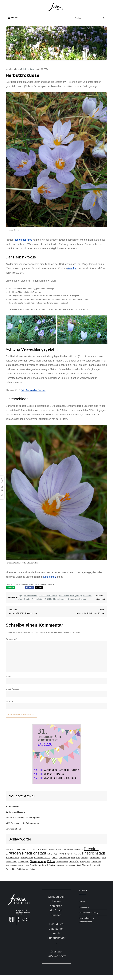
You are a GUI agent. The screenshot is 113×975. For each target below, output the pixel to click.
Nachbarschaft (11, 862)
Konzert (54, 858)
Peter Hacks (64, 595)
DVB (55, 854)
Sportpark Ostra (23, 865)
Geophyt (71, 268)
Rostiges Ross (85, 861)
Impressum (84, 907)
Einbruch (68, 854)
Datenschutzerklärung (88, 912)
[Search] (103, 18)
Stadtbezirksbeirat (39, 865)
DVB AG (61, 854)
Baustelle (52, 849)
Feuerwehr (77, 854)
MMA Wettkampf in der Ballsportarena (22, 823)
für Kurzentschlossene (15, 812)
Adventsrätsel (19, 850)
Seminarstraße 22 (13, 829)
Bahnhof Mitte (31, 849)
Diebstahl (78, 849)
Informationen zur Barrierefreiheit (86, 920)
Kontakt (82, 901)
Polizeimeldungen (62, 861)
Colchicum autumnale (48, 595)
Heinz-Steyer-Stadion (42, 858)
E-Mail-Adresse (13, 689)
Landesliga (84, 857)
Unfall (78, 865)
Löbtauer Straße (95, 857)
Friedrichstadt (93, 853)
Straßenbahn (70, 865)
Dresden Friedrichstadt (34, 599)
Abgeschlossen (12, 806)
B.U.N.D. (48, 599)
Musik (104, 857)
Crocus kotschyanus (77, 599)
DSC (49, 853)
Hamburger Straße (27, 857)
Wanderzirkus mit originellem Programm (23, 817)
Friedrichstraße (12, 857)
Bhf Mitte (70, 849)
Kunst (78, 857)
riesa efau (74, 861)
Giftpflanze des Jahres (33, 390)
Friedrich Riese (27, 69)
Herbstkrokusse (60, 599)
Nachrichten (13, 597)
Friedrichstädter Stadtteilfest (56, 754)
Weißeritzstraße (23, 869)
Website (9, 701)
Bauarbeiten (43, 850)
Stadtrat (52, 865)
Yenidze (32, 869)
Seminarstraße (11, 865)
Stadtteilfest (60, 865)
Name (9, 676)
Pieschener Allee (23, 239)
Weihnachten (11, 869)
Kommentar (11, 639)
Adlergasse (9, 849)
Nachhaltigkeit (23, 862)
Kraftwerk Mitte (64, 857)
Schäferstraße (96, 861)
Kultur (73, 857)
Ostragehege (76, 595)
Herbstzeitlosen (30, 595)
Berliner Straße (61, 849)
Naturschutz (50, 576)
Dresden (91, 849)
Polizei (51, 861)
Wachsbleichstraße (91, 865)
